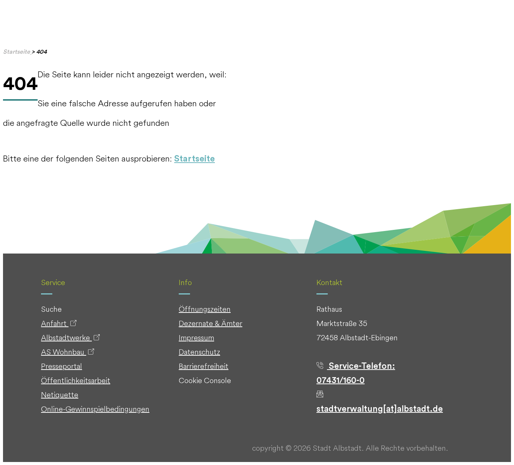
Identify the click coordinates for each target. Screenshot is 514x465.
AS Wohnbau (63, 351)
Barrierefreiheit (203, 366)
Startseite (194, 158)
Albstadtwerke (66, 337)
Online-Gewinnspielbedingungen (95, 409)
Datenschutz (199, 351)
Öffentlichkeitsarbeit (75, 380)
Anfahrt (54, 323)
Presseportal (61, 366)
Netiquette (59, 394)
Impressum (196, 337)
